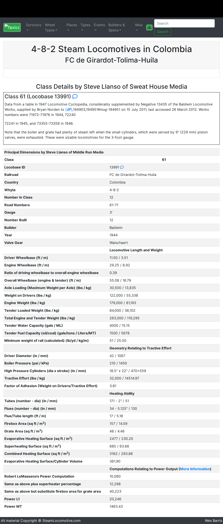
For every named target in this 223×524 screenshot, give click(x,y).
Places (71, 25)
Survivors (33, 25)
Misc (139, 25)
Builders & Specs (116, 27)
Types (85, 25)
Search (162, 31)
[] (68, 109)
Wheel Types (50, 27)
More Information (195, 469)
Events (99, 25)
